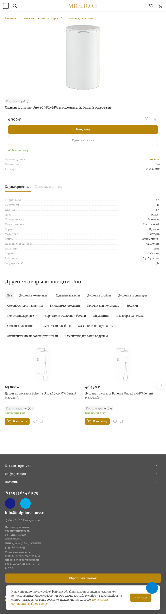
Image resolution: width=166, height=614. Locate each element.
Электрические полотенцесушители (32, 336)
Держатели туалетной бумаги (65, 316)
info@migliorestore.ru (25, 512)
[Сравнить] (155, 118)
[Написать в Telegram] (25, 503)
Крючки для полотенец (103, 305)
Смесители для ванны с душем (86, 336)
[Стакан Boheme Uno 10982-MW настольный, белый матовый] (83, 57)
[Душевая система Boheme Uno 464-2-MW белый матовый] (43, 364)
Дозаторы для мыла (130, 316)
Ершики (132, 305)
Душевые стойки (99, 295)
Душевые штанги (68, 295)
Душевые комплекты (33, 295)
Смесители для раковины (25, 305)
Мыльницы (101, 316)
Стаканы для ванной (21, 326)
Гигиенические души (65, 305)
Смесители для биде (57, 326)
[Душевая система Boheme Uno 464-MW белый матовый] (123, 364)
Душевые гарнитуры (132, 295)
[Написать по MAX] (10, 503)
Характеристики (18, 187)
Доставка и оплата (49, 187)
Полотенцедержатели (22, 316)
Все (9, 295)
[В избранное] (147, 118)
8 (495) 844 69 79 (22, 493)
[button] (161, 385)
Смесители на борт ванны (96, 326)
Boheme (155, 159)
